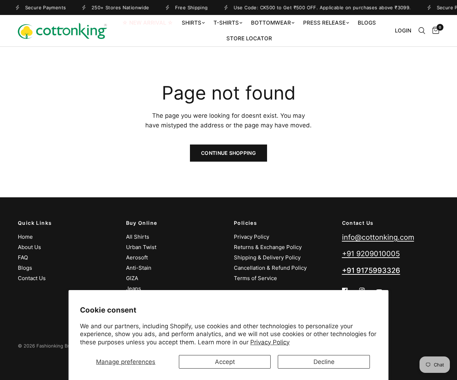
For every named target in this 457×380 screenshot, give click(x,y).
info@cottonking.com (378, 237)
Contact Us (32, 278)
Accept (225, 361)
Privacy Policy (270, 342)
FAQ (23, 257)
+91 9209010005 (371, 253)
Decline (324, 361)
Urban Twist (141, 247)
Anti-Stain (138, 267)
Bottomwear (271, 22)
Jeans (133, 288)
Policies (245, 223)
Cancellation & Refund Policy (270, 267)
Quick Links (35, 223)
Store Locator (249, 38)
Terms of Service (255, 278)
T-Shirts (226, 22)
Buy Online (141, 223)
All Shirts (137, 236)
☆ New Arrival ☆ (147, 22)
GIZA (132, 278)
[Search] (422, 30)
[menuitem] (147, 23)
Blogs (367, 22)
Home (25, 236)
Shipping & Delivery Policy (267, 257)
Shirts (191, 22)
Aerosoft (137, 257)
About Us (29, 247)
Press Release (324, 22)
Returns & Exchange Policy (268, 247)
